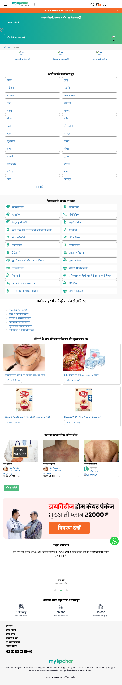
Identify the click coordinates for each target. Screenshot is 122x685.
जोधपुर (67, 148)
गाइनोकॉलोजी (75, 222)
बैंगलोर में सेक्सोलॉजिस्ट (20, 318)
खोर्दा (9, 179)
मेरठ (9, 103)
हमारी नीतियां (11, 630)
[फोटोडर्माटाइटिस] (60, 451)
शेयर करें (94, 471)
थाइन (9, 110)
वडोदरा (67, 133)
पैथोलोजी (16, 275)
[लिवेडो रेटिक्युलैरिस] (101, 451)
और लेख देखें (11, 487)
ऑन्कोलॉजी (74, 207)
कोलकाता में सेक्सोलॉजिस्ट (21, 330)
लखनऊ (10, 95)
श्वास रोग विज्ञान (76, 252)
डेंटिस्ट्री (16, 252)
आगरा (66, 171)
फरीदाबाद (11, 87)
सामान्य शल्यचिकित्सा (78, 268)
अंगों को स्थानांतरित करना (23, 283)
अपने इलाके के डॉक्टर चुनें (22, 59)
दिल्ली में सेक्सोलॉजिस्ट (19, 310)
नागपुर (67, 110)
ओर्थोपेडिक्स (74, 214)
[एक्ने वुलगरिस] (20, 451)
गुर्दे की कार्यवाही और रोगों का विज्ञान (28, 260)
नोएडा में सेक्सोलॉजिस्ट (19, 322)
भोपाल (10, 118)
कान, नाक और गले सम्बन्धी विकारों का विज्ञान (32, 229)
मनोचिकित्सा (74, 245)
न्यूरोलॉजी (16, 214)
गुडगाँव (67, 87)
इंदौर (66, 118)
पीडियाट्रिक (74, 237)
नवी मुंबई (39, 186)
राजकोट (10, 156)
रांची (9, 148)
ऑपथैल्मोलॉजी (18, 237)
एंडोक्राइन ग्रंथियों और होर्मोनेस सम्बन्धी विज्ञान (90, 275)
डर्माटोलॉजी (17, 245)
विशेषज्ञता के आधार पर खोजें (61, 59)
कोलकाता (68, 125)
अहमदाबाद (11, 163)
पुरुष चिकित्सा (75, 260)
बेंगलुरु (67, 163)
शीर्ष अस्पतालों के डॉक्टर (100, 59)
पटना (9, 125)
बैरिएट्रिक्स (74, 283)
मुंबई (66, 80)
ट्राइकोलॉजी (18, 268)
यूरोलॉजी (73, 229)
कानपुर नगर (69, 95)
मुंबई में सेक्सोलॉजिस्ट (18, 314)
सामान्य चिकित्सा (76, 290)
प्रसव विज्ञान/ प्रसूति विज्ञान (25, 290)
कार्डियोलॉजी (18, 207)
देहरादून (67, 179)
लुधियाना (11, 141)
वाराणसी (67, 103)
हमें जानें (9, 626)
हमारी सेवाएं (10, 634)
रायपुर (66, 141)
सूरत (9, 133)
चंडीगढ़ (10, 171)
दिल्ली (9, 80)
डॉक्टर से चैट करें (13, 380)
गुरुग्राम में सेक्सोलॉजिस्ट (20, 326)
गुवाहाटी (67, 156)
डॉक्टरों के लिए (12, 638)
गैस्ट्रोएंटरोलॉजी (19, 222)
